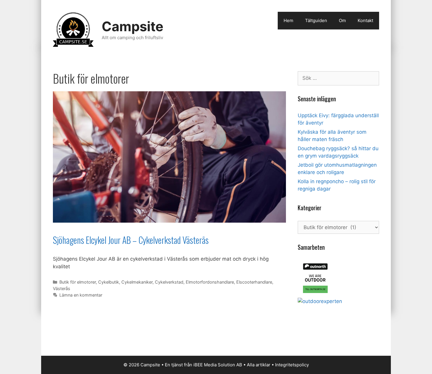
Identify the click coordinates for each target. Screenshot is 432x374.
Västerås (61, 288)
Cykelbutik (108, 281)
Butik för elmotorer (77, 281)
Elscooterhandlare (254, 281)
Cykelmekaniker (137, 281)
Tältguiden (316, 20)
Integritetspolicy (292, 365)
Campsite (132, 26)
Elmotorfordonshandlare (210, 281)
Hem (288, 20)
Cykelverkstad (169, 281)
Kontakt (365, 20)
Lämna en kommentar (80, 294)
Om (342, 20)
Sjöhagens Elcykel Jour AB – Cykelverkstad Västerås (131, 239)
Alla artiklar (258, 365)
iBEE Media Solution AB (217, 365)
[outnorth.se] (315, 294)
